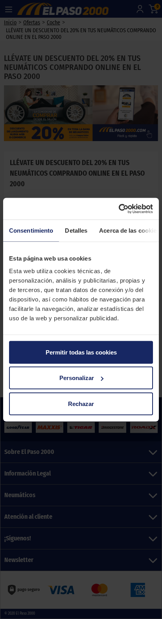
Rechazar (81, 403)
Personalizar (76, 378)
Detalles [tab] (76, 230)
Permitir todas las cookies (81, 352)
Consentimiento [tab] (31, 230)
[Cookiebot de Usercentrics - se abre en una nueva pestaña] (118, 209)
